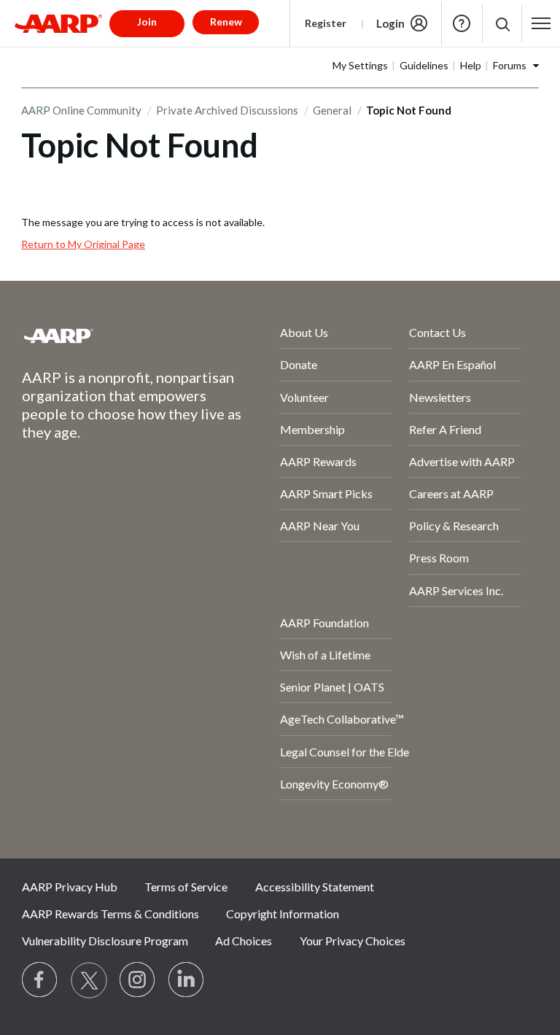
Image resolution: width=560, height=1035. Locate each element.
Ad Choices (243, 940)
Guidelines (424, 65)
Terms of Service (186, 886)
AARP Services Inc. (456, 590)
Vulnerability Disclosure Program (105, 940)
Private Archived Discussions (227, 110)
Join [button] (147, 21)
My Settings (360, 65)
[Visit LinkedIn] (186, 980)
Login (390, 23)
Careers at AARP (451, 493)
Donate (298, 364)
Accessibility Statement (314, 886)
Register (325, 23)
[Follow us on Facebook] (40, 980)
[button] (502, 23)
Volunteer (304, 397)
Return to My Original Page (83, 244)
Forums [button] (509, 65)
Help (461, 23)
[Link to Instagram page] (138, 980)
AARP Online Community (81, 110)
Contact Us (437, 332)
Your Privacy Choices (352, 940)
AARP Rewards (318, 461)
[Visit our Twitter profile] (89, 980)
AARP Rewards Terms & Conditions (110, 913)
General (332, 110)
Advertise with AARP (462, 461)
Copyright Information (282, 913)
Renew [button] (226, 21)
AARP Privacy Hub (69, 886)
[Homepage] (58, 23)
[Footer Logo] (112, 335)
